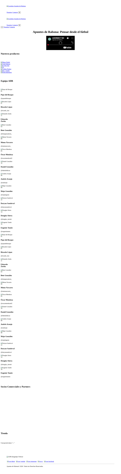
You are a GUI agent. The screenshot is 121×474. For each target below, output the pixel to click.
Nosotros (9, 12)
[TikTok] (11, 461)
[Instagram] (31, 461)
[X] (40, 461)
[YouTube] (20, 461)
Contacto (15, 12)
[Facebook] (49, 461)
